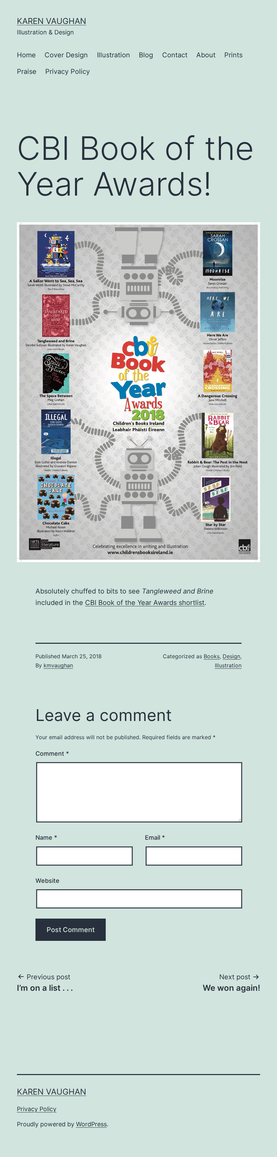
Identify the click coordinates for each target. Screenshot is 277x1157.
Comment (52, 753)
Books (212, 656)
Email (155, 837)
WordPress (91, 1124)
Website (47, 880)
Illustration (113, 55)
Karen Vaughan (51, 21)
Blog (146, 55)
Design (231, 656)
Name (46, 837)
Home (26, 55)
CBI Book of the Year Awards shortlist (144, 603)
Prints (233, 55)
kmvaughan (58, 665)
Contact (174, 55)
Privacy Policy (67, 71)
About (206, 55)
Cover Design (66, 55)
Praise (26, 71)
